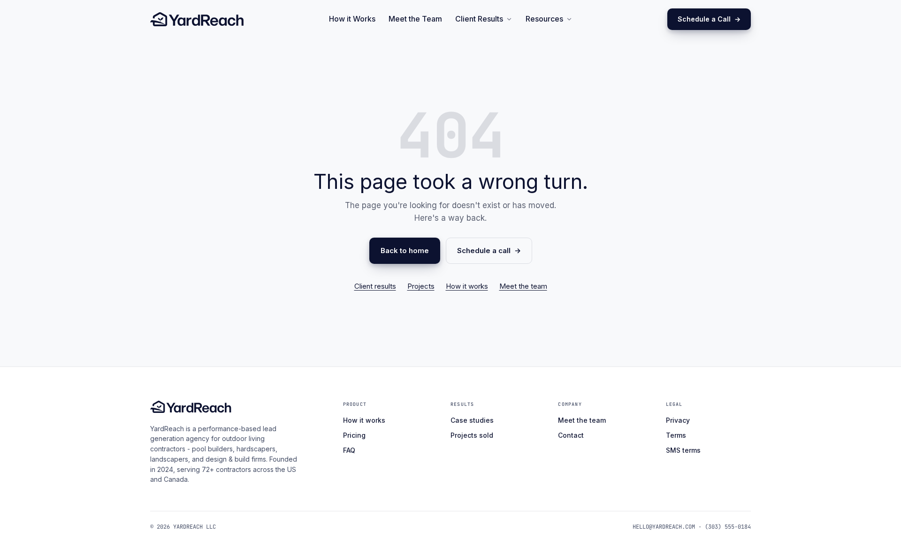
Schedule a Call (704, 19)
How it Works (352, 18)
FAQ (349, 450)
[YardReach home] (197, 19)
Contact (571, 435)
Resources (544, 18)
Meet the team (523, 286)
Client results (375, 286)
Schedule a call (484, 250)
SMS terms (683, 450)
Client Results (479, 18)
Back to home (405, 250)
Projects (421, 286)
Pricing (354, 435)
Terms (676, 435)
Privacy (678, 420)
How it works (467, 286)
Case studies (472, 420)
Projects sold (471, 435)
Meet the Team (415, 18)
